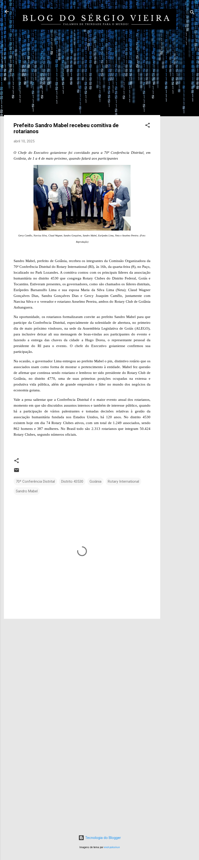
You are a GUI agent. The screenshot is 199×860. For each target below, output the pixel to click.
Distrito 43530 (72, 481)
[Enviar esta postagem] (16, 472)
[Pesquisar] (192, 13)
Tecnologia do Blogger (102, 838)
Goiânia (95, 481)
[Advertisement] (179, 116)
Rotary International (123, 481)
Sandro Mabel (27, 491)
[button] (147, 126)
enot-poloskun (112, 847)
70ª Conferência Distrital (35, 481)
